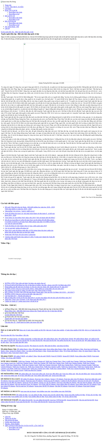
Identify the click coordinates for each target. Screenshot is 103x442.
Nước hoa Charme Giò (19, 367)
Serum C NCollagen (56, 379)
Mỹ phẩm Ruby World (66, 339)
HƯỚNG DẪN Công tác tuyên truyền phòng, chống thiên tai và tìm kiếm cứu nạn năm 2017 (34, 288)
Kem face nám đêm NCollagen (66, 382)
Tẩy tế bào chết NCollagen (47, 384)
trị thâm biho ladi (37, 339)
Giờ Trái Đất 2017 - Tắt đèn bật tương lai (18, 295)
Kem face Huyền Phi (22, 340)
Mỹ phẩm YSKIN (19, 356)
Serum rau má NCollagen (51, 381)
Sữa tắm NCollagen (61, 386)
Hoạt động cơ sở (14, 14)
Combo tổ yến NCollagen (68, 381)
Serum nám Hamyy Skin (55, 351)
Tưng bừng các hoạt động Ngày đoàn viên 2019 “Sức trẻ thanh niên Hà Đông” (30, 217)
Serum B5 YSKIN (68, 356)
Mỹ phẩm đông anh (25, 374)
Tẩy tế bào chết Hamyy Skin (72, 351)
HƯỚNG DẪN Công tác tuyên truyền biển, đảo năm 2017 (23, 293)
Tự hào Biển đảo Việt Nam (13, 315)
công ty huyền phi (9, 340)
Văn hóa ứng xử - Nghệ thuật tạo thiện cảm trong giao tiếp (23, 322)
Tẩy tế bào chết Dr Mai (69, 396)
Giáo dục (8, 416)
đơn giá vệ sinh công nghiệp (55, 330)
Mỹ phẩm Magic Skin (51, 339)
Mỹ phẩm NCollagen (27, 379)
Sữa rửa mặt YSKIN (44, 356)
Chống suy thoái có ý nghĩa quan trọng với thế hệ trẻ (21, 300)
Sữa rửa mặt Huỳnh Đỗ (86, 400)
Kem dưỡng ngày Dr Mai (19, 396)
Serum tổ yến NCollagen (30, 382)
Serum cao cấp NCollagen (47, 382)
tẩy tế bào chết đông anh (25, 375)
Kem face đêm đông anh (54, 374)
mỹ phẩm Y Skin (31, 356)
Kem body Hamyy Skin (20, 353)
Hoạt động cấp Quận (15, 12)
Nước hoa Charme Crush (30, 365)
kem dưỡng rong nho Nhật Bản (61, 391)
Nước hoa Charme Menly (58, 368)
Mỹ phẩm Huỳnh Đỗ (25, 400)
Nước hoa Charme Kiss (13, 365)
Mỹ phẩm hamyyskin (39, 349)
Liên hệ (7, 28)
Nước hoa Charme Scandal (83, 365)
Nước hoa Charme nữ (38, 361)
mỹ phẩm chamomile (24, 339)
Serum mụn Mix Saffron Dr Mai (74, 395)
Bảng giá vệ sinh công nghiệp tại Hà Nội (32, 330)
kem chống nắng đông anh (42, 375)
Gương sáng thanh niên (12, 422)
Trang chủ (8, 5)
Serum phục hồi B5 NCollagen (44, 386)
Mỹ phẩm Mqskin (90, 340)
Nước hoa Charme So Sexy (88, 361)
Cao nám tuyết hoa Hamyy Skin (36, 351)
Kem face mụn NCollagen (34, 381)
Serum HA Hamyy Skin (17, 351)
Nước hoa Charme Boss (69, 367)
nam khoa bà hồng (63, 346)
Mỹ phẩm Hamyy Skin (24, 349)
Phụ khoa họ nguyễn (22, 346)
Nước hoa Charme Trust (56, 363)
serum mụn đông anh (58, 375)
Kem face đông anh (68, 374)
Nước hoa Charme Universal (48, 365)
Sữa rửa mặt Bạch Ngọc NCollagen (26, 384)
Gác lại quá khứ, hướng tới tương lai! (16, 228)
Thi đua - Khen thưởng (12, 424)
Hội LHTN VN (10, 16)
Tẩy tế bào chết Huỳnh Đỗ (39, 402)
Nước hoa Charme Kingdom (76, 368)
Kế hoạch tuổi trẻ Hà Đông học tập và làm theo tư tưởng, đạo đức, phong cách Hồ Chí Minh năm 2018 (38, 284)
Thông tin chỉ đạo (10, 418)
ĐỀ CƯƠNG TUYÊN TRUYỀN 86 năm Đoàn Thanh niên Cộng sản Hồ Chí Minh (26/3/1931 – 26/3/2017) (40, 291)
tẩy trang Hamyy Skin (89, 351)
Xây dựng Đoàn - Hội (12, 27)
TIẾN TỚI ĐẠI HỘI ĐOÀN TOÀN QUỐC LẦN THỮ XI (24, 425)
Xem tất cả (15, 243)
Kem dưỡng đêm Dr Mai (36, 396)
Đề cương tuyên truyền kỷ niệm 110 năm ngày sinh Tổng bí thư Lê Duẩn (28, 289)
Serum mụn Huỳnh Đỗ (55, 402)
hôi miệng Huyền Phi (64, 340)
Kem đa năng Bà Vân (8, 335)
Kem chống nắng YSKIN (83, 356)
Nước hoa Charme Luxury (15, 370)
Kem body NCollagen (75, 386)
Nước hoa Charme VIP (40, 363)
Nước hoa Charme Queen (24, 363)
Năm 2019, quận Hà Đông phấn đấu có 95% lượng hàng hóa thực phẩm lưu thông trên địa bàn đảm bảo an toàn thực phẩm (29, 231)
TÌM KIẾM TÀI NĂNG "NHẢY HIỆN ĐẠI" (20, 211)
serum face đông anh (10, 375)
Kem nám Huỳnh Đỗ (23, 402)
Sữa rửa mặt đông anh (83, 374)
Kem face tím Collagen (42, 379)
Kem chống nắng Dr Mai (53, 396)
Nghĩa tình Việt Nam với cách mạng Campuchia (20, 234)
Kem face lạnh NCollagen (17, 381)
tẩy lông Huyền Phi (36, 340)
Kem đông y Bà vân (21, 335)
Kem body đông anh (38, 374)
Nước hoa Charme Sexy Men (39, 368)
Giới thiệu (8, 9)
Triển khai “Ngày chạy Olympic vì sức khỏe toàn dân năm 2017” (25, 299)
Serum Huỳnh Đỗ (72, 400)
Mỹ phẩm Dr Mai (21, 395)
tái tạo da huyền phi (78, 340)
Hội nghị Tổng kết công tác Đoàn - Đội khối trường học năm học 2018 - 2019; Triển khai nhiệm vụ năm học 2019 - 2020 (30, 208)
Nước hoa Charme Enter (22, 368)
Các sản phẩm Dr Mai (35, 395)
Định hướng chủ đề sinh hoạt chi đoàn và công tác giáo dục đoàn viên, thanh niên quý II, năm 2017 (36, 286)
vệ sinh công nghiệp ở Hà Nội (74, 330)
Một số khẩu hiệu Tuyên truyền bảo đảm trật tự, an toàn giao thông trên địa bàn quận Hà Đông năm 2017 (38, 297)
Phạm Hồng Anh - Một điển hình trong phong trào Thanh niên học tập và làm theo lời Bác (33, 311)
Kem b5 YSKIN (56, 356)
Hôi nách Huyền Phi (49, 340)
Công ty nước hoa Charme (70, 361)
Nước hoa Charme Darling (73, 363)
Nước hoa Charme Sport (85, 367)
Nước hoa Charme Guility (52, 367)
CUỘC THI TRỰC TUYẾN (14, 7)
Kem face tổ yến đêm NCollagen (11, 382)
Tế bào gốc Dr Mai (92, 395)
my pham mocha (12, 339)
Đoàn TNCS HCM (11, 10)
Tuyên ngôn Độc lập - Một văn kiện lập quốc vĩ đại (17, 32)
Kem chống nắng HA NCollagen (86, 384)
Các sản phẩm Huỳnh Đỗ (41, 400)
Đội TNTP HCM (10, 21)
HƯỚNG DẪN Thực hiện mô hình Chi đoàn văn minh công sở (25, 282)
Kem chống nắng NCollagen (66, 384)
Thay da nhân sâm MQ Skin (18, 342)
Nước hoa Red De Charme (32, 370)
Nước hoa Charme (24, 361)
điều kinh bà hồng (50, 346)
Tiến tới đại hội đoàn (11, 420)
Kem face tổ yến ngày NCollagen (88, 381)
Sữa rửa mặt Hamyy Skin (75, 349)
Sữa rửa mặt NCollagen (84, 382)
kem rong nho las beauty (28, 391)
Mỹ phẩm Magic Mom (81, 339)
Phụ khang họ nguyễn (37, 346)
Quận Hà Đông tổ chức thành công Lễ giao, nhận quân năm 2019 (26, 226)
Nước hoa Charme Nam (53, 361)
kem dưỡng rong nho (43, 391)
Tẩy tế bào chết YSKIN (13, 358)
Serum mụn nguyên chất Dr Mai (53, 395)
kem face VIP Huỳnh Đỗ (58, 400)
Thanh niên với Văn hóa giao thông (16, 318)
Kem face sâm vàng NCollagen (74, 379)
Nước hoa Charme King (35, 367)
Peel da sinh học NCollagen (25, 386)
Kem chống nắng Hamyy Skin (56, 349)
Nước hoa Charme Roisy (66, 365)
